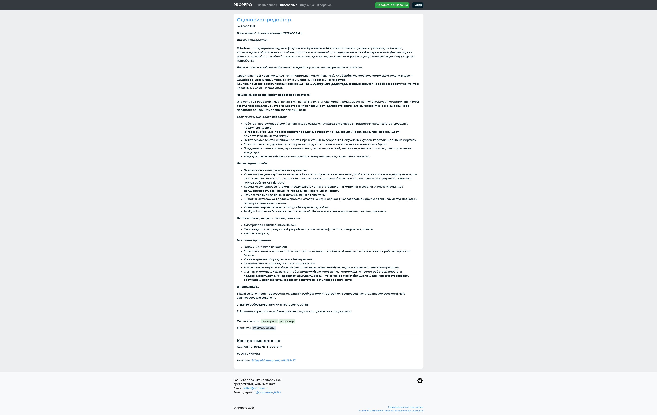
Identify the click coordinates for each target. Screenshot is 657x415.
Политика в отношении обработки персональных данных (390, 410)
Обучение (307, 5)
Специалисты (267, 5)
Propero (243, 5)
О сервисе (324, 5)
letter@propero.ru (255, 388)
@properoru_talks (268, 392)
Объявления (288, 5)
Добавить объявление (392, 5)
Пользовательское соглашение (405, 407)
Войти (418, 5)
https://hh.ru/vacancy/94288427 (273, 360)
